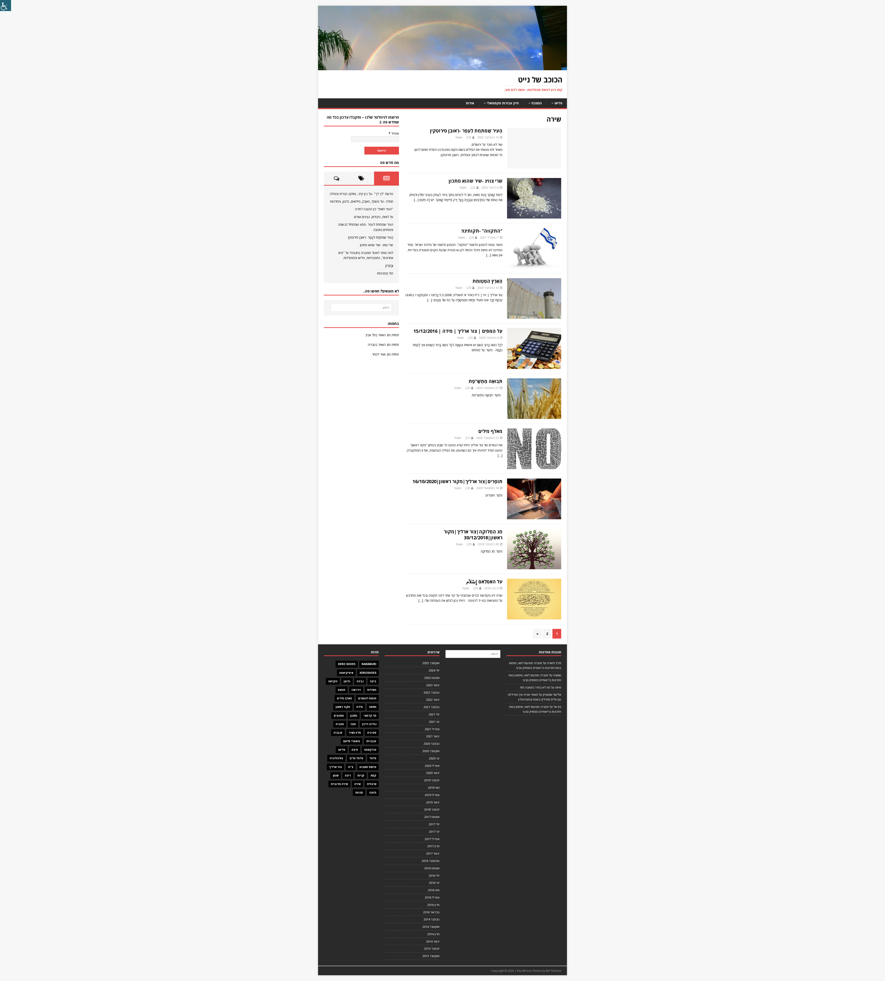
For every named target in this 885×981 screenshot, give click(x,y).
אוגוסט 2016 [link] (432, 868)
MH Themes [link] (553, 971)
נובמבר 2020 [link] (432, 744)
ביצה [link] (373, 681)
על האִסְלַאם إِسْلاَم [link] (484, 581)
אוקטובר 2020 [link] (431, 751)
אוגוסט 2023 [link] (432, 678)
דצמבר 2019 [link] (432, 780)
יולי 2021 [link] (434, 714)
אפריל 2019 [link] (432, 795)
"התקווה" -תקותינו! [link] (482, 231)
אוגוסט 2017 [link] (432, 817)
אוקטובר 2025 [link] (431, 663)
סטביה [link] (340, 724)
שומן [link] (336, 775)
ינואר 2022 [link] (433, 700)
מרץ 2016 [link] (433, 905)
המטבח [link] (536, 103)
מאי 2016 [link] (434, 890)
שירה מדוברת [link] (339, 784)
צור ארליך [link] (335, 767)
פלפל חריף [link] (356, 758)
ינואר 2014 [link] (433, 941)
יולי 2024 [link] (434, 670)
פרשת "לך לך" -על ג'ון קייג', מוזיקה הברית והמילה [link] (361, 194)
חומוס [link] (341, 690)
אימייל (394, 133)
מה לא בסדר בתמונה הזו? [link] (535, 687)
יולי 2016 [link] (434, 875)
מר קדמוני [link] (369, 716)
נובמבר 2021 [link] (432, 707)
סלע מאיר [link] (355, 733)
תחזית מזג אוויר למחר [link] (385, 354)
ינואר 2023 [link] (433, 685)
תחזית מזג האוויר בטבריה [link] (383, 344)
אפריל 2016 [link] (432, 897)
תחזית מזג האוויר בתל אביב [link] (382, 335)
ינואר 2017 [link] (433, 853)
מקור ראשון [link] (343, 707)
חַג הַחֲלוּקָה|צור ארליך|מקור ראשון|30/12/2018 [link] (473, 534)
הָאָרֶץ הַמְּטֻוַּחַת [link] (487, 281)
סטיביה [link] (371, 733)
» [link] (537, 633)
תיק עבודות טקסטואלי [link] (503, 103)
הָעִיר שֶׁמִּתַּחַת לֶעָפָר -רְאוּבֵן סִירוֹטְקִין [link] (466, 131)
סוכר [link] (353, 724)
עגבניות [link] (371, 741)
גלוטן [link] (347, 681)
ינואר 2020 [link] (433, 773)
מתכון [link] (353, 716)
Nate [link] (459, 137)
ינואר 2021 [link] (433, 736)
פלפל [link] (372, 758)
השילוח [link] (371, 690)
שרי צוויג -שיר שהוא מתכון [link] (475, 181)
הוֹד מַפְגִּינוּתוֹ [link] (385, 273)
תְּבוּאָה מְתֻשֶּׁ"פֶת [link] (485, 381)
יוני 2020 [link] (434, 758)
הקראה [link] (332, 681)
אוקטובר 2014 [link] (431, 927)
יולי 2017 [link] (434, 824)
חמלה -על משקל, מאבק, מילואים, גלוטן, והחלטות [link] (361, 201)
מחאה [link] (372, 707)
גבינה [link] (360, 681)
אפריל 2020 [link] (432, 766)
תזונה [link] (372, 792)
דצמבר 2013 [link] (432, 948)
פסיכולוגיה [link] (336, 758)
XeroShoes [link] (368, 673)
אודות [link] (470, 103)
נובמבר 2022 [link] (432, 692)
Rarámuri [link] (369, 664)
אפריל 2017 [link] (432, 839)
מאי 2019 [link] (434, 787)
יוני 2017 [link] (434, 831)
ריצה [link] (348, 775)
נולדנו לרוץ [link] (369, 724)
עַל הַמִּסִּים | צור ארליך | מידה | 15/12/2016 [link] (457, 331)
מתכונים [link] (339, 716)
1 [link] (469, 438)
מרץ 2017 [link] (433, 846)
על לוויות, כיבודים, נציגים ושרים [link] (373, 217)
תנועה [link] (359, 792)
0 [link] (470, 137)
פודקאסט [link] (370, 750)
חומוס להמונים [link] (367, 698)
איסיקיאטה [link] (346, 673)
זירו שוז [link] (356, 690)
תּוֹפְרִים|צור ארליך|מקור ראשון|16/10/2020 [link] (457, 481)
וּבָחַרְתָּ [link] (389, 265)
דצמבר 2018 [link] (432, 809)
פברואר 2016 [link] (431, 912)
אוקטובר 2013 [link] (431, 956)
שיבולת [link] (371, 784)
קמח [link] (373, 775)
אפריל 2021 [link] (432, 729)
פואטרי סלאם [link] (351, 741)
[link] (5, 5)
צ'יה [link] (350, 767)
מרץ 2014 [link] (433, 934)
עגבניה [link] (337, 733)
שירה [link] (357, 784)
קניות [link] (360, 775)
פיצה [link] (354, 750)
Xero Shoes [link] (346, 664)
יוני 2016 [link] (434, 883)
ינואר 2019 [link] (433, 802)
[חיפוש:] (361, 308)
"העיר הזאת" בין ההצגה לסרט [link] (374, 209)
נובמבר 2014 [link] (432, 919)
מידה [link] (359, 707)
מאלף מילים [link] (490, 431)
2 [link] (547, 633)
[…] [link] (416, 200)
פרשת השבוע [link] (368, 767)
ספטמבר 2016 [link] (431, 861)
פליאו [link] (558, 103)
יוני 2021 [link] (434, 722)
